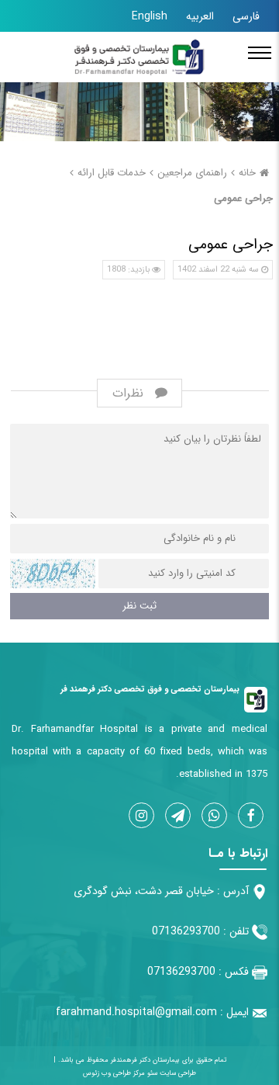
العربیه (200, 16)
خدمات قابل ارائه (112, 173)
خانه (247, 173)
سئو (151, 1073)
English (149, 16)
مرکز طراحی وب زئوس (114, 1073)
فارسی (246, 16)
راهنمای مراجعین (192, 173)
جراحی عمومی (243, 198)
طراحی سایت (176, 1073)
